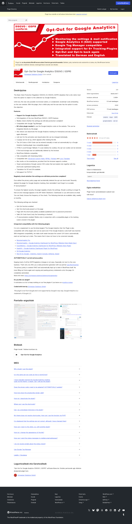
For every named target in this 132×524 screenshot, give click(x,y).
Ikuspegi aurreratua (93, 126)
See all (116, 158)
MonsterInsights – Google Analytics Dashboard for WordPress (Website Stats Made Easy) (47, 243)
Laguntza (115, 82)
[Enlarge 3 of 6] (56, 321)
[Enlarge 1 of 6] (33, 306)
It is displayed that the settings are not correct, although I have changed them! (40, 421)
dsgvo (111, 117)
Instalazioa (45, 82)
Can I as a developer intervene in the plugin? (28, 410)
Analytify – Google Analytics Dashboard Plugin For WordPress (37, 248)
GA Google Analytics (23, 251)
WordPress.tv (59, 502)
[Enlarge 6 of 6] (79, 330)
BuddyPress (107, 502)
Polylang (53, 159)
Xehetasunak (20, 82)
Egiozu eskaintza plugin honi (96, 199)
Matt (105, 497)
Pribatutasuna (11, 502)
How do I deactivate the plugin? (24, 398)
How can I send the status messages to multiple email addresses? (36, 438)
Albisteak (10, 497)
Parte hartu (82, 494)
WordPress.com (108, 494)
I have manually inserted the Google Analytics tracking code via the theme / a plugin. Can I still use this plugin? (32, 380)
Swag (81, 502)
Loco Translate (65, 159)
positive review (67, 282)
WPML (47, 159)
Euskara (26, 512)
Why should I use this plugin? (23, 369)
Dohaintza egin (84, 500)
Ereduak (33, 502)
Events (81, 497)
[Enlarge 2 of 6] (56, 306)
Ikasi (56, 494)
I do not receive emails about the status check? (30, 444)
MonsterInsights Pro (23, 240)
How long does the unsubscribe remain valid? (29, 393)
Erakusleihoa (35, 494)
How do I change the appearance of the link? (29, 432)
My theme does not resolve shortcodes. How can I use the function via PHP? (40, 415)
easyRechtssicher (72, 265)
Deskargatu (113, 73)
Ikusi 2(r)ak (115, 113)
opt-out (115, 121)
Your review (91, 158)
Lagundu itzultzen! (81, 14)
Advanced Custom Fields (36, 159)
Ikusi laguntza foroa (93, 181)
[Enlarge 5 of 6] (79, 319)
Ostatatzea (10, 500)
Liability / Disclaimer (20, 455)
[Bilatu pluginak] (26, 20)
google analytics (107, 121)
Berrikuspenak (33, 82)
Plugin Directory (12, 9)
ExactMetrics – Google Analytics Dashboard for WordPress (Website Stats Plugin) (44, 246)
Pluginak (33, 500)
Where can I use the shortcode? (24, 404)
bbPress (106, 500)
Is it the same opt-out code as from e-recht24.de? (31, 375)
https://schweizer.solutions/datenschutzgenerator (41, 275)
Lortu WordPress (123, 3)
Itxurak (33, 497)
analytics (105, 117)
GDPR (115, 117)
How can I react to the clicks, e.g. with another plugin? (32, 427)
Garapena (56, 82)
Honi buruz (10, 494)
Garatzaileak (58, 500)
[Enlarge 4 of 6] (79, 306)
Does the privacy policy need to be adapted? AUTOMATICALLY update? (38, 387)
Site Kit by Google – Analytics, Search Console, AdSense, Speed (38, 254)
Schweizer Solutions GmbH (33, 74)
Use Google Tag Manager (22, 449)
